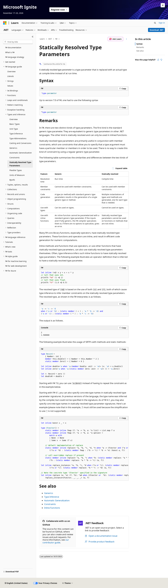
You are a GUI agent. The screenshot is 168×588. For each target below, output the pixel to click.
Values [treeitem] (10, 86)
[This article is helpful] (158, 59)
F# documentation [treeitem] (13, 47)
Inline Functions (52, 507)
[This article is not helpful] (161, 59)
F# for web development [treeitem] (16, 266)
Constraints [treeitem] (14, 157)
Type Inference (51, 496)
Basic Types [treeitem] (14, 124)
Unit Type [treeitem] (13, 129)
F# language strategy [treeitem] (14, 57)
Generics (48, 493)
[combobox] (18, 42)
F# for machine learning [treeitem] (16, 261)
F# (56, 39)
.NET (50, 39)
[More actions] (126, 39)
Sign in (162, 22)
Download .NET (156, 30)
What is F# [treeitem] (9, 52)
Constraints (50, 504)
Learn (42, 39)
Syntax (139, 44)
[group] (84, 450)
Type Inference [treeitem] (16, 133)
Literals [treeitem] (10, 76)
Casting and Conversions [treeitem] (20, 143)
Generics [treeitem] (13, 148)
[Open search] (155, 23)
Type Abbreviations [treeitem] (17, 138)
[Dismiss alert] (163, 5)
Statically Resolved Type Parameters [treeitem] (20, 164)
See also (140, 51)
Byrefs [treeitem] (12, 180)
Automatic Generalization (57, 500)
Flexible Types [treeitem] (15, 170)
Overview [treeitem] (11, 71)
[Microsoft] (5, 23)
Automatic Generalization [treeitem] (20, 152)
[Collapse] (32, 37)
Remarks (140, 47)
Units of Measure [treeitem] (17, 175)
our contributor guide (56, 541)
